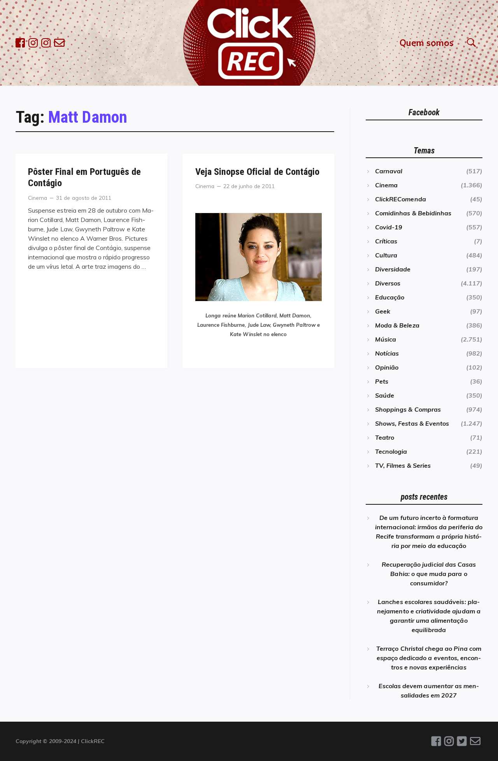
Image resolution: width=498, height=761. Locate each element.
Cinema (37, 197)
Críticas (386, 241)
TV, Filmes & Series (403, 465)
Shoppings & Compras (408, 409)
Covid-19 (388, 227)
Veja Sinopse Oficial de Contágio (257, 171)
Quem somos (427, 42)
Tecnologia (391, 451)
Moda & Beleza (397, 325)
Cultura (386, 255)
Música (385, 339)
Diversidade (393, 269)
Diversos (387, 283)
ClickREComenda (400, 199)
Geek (382, 311)
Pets (381, 381)
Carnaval (388, 171)
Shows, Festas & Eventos (412, 423)
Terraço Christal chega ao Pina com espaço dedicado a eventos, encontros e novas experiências (428, 658)
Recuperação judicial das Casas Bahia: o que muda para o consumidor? (429, 573)
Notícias (387, 353)
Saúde (384, 395)
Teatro (384, 437)
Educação (389, 297)
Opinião (386, 367)
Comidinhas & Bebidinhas (413, 213)
